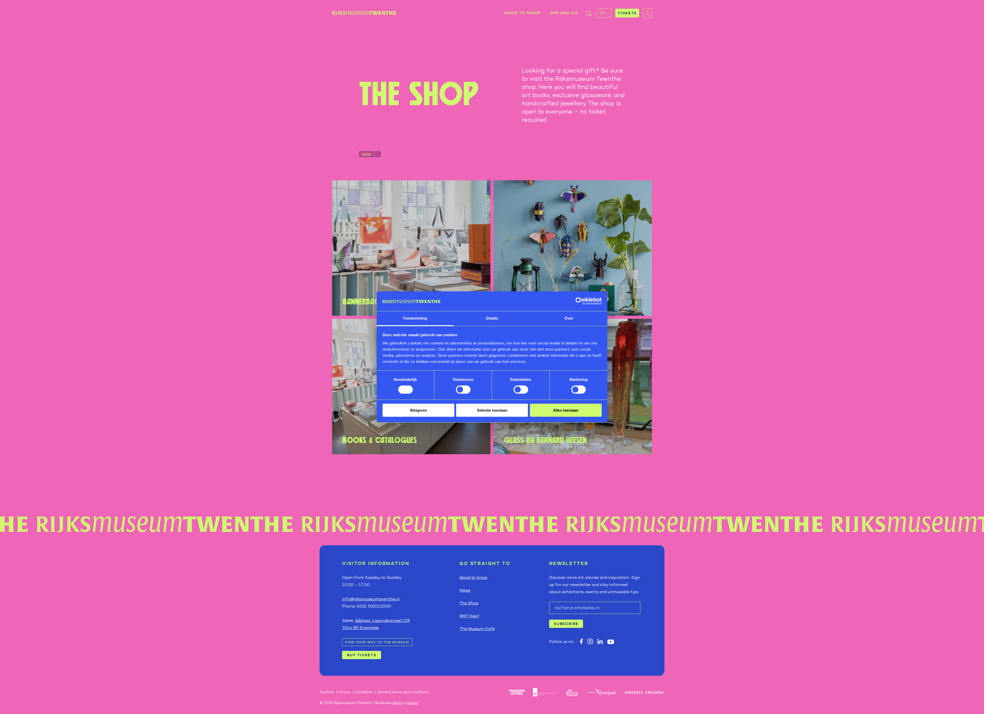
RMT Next (469, 615)
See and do (564, 13)
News (464, 590)
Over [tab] (569, 318)
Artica (397, 703)
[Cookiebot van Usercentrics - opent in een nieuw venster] (579, 301)
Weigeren (418, 410)
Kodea (412, 703)
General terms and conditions (403, 692)
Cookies (327, 692)
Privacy (345, 692)
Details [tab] (492, 318)
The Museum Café (477, 628)
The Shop (468, 603)
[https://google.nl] (581, 641)
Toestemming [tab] (415, 318)
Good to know (522, 13)
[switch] (463, 389)
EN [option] (602, 13)
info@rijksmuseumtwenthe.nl (370, 599)
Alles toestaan (565, 410)
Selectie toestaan (492, 410)
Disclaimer (364, 692)
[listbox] (604, 13)
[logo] (364, 12)
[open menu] (647, 12)
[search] (589, 14)
